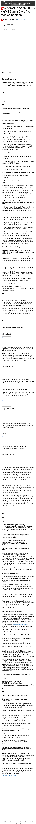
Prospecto (9, 25)
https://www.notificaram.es (21, 624)
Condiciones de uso (13, 822)
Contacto (18, 823)
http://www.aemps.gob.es (10, 775)
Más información (16, 5)
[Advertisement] (18, 53)
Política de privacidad (26, 822)
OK (24, 5)
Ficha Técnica (10, 30)
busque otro (21, 19)
